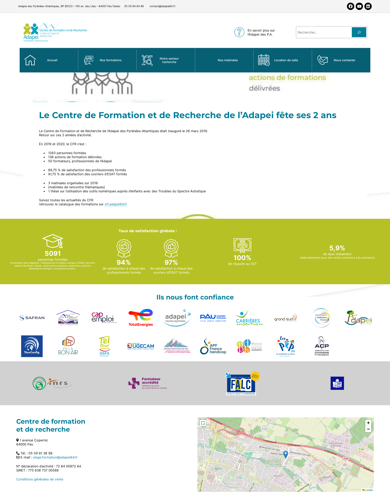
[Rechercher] (359, 32)
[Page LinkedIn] (368, 6)
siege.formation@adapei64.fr (55, 457)
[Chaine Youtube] (359, 6)
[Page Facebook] (350, 6)
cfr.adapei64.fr (116, 204)
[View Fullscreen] (203, 423)
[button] (285, 455)
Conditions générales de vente (39, 479)
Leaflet (369, 490)
